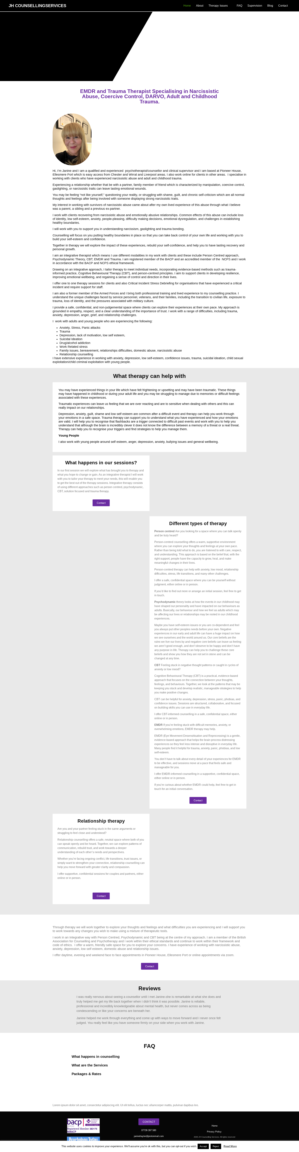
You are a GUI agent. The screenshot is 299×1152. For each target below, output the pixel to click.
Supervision (254, 5)
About (199, 5)
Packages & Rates (86, 1074)
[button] (149, 1056)
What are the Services (90, 1065)
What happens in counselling (96, 1056)
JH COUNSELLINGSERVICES (37, 5)
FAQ (239, 5)
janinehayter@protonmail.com (149, 1136)
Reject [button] (216, 1146)
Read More (230, 1146)
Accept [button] (203, 1146)
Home (187, 5)
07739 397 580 (148, 1130)
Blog (270, 5)
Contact (283, 5)
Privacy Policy (214, 1131)
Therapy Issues (218, 5)
